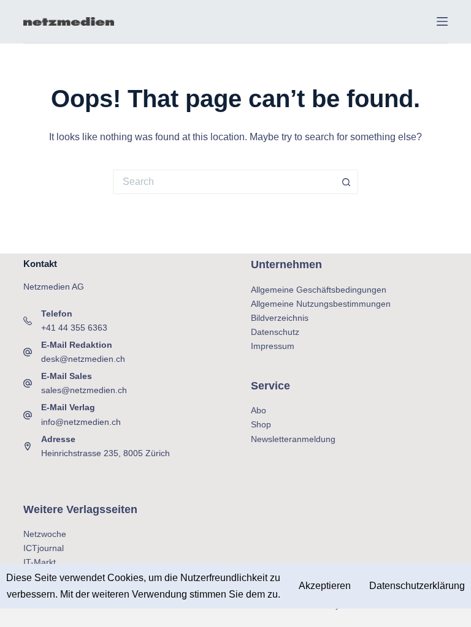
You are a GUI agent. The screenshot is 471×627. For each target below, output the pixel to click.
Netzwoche (44, 534)
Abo (258, 410)
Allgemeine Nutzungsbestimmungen (321, 304)
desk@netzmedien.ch (83, 359)
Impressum (272, 346)
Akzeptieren (325, 585)
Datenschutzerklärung (417, 585)
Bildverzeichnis (279, 318)
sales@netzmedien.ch (84, 390)
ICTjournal (43, 548)
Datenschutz (275, 332)
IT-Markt (39, 562)
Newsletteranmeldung (293, 439)
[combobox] (223, 182)
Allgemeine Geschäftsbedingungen (318, 290)
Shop (261, 424)
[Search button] (346, 181)
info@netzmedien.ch (81, 422)
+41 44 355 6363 (74, 327)
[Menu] (442, 21)
